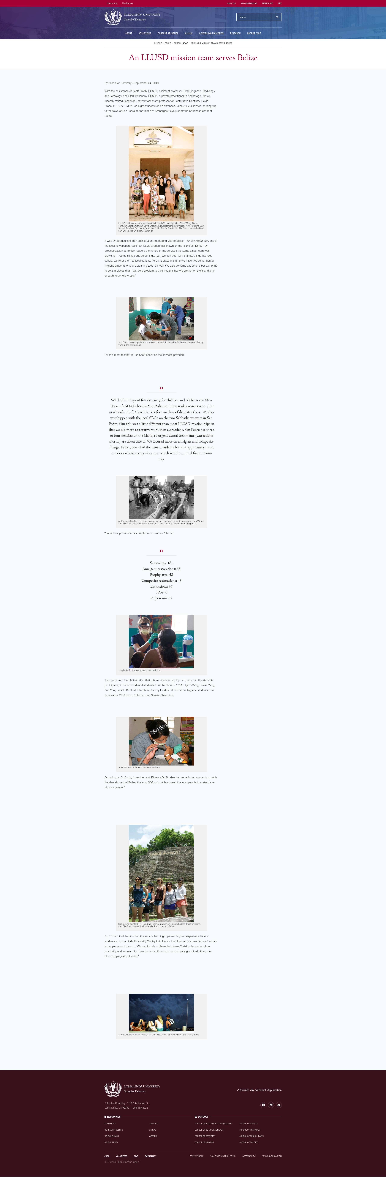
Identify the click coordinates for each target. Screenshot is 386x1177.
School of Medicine (204, 1142)
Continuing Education (211, 33)
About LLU (231, 3)
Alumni (189, 33)
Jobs (106, 1156)
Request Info (267, 3)
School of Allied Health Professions (213, 1124)
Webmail (153, 1136)
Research (235, 33)
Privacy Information (272, 1156)
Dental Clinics (111, 1136)
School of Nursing (248, 1124)
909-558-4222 (140, 1107)
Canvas (152, 1130)
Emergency (150, 1156)
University (112, 3)
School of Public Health (251, 1136)
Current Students (168, 33)
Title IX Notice (196, 1156)
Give (280, 3)
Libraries (153, 1124)
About (128, 33)
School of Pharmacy (249, 1130)
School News (111, 1142)
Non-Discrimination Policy (223, 1156)
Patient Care (254, 33)
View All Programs (248, 3)
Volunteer (121, 1156)
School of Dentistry (205, 1136)
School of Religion (248, 1142)
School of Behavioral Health (209, 1130)
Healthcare (127, 3)
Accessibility (248, 1156)
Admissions (145, 33)
